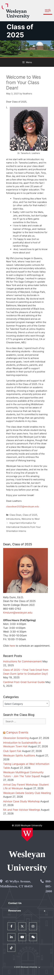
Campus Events (17, 732)
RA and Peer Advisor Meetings (21, 809)
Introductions (13, 518)
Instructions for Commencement (22, 661)
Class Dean (15, 514)
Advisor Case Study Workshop (21, 801)
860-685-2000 (48, 886)
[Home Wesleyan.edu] (27, 834)
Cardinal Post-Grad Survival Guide (24, 682)
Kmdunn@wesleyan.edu (17, 612)
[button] (47, 10)
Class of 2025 (20, 31)
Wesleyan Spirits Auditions (19, 755)
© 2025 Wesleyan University (25, 967)
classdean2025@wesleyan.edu (22, 506)
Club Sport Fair (12, 751)
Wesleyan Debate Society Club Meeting (27, 792)
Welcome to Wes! (30, 518)
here (12, 645)
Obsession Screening (16, 737)
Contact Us (14, 903)
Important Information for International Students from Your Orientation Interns (23, 527)
